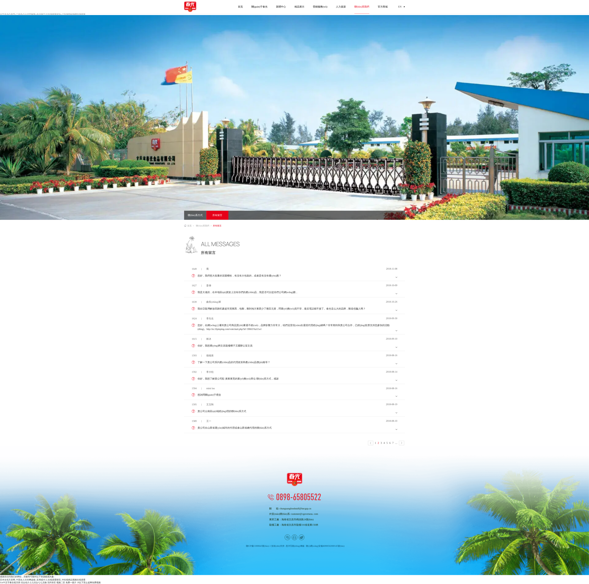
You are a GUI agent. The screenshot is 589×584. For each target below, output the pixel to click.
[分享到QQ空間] (294, 537)
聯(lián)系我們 (202, 226)
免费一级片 (71, 582)
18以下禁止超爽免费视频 (89, 582)
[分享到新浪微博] (301, 537)
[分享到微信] (287, 537)
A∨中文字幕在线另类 (10, 582)
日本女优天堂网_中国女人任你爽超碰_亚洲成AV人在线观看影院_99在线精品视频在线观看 (42, 580)
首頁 (189, 226)
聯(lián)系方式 (195, 215)
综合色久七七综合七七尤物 (34, 582)
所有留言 (217, 215)
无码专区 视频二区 (56, 582)
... (396, 442)
